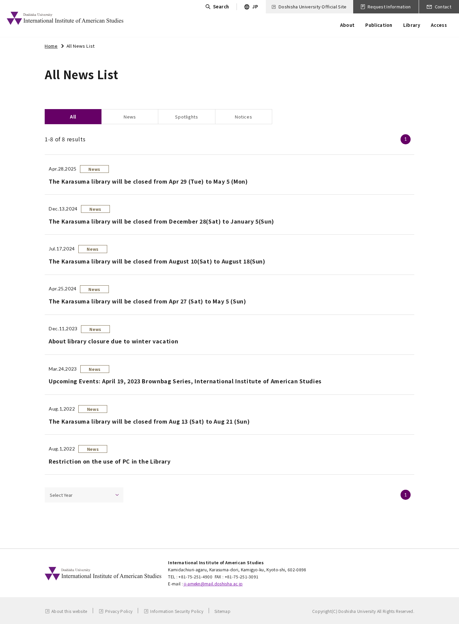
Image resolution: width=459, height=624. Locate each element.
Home (51, 46)
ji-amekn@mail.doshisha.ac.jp (213, 583)
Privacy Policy (118, 611)
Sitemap (222, 611)
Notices (243, 116)
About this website (69, 611)
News (130, 116)
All (73, 116)
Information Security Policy (176, 611)
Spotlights (186, 116)
